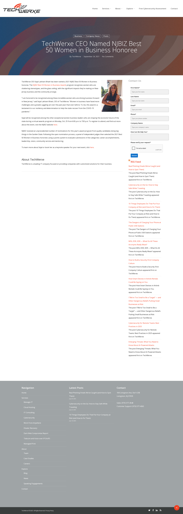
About (118, 8)
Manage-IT (28, 402)
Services (105, 8)
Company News (93, 36)
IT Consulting (29, 412)
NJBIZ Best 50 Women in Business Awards (49, 85)
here (55, 125)
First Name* (135, 88)
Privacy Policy (50, 511)
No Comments (108, 56)
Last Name (135, 97)
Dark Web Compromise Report (36, 433)
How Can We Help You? (139, 132)
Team (26, 453)
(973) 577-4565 (138, 406)
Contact (174, 8)
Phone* (133, 114)
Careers (27, 463)
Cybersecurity (29, 418)
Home (95, 8)
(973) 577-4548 (127, 403)
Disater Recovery (30, 428)
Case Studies (29, 458)
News (26, 478)
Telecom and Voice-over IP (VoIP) (37, 438)
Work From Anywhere (32, 423)
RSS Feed (136, 161)
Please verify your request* (141, 142)
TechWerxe (76, 56)
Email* (133, 105)
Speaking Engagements (33, 483)
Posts (105, 36)
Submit (134, 155)
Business (78, 36)
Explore (129, 8)
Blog (25, 473)
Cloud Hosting (29, 407)
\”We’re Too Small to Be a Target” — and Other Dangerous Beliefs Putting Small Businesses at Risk (145, 300)
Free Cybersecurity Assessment (152, 8)
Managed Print (30, 444)
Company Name (137, 123)
